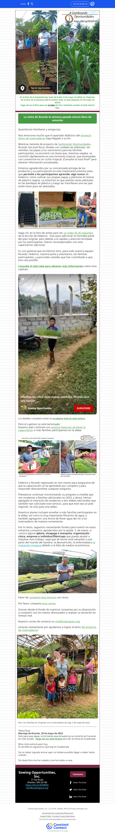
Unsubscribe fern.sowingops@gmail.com (57, 813)
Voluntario (78, 774)
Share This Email (79, 783)
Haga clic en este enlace (48, 738)
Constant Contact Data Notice (63, 816)
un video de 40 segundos (78, 233)
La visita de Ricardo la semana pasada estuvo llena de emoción (57, 118)
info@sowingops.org (67, 621)
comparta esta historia (42, 597)
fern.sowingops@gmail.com (55, 819)
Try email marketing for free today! (57, 831)
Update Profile (45, 816)
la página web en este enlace (69, 418)
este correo (49, 603)
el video (51, 105)
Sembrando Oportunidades (74, 144)
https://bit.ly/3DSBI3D (37, 785)
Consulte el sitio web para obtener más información (50, 266)
